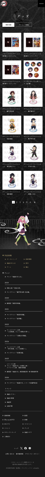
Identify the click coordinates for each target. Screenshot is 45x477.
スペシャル (28, 424)
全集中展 (10, 406)
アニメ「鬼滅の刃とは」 (15, 277)
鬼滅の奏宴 (10, 398)
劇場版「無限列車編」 (14, 303)
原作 (27, 263)
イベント (7, 428)
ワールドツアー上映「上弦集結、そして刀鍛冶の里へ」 (18, 331)
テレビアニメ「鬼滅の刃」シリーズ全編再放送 (22, 383)
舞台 (27, 267)
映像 (25, 420)
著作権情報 (19, 454)
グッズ (26, 428)
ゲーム (9, 267)
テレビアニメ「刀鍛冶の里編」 (17, 336)
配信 (25, 416)
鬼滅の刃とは (11, 263)
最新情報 (28, 259)
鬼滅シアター (11, 394)
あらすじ (7, 424)
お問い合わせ (9, 454)
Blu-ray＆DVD (9, 420)
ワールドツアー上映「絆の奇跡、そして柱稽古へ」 (17, 348)
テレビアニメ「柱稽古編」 (15, 353)
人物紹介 (7, 437)
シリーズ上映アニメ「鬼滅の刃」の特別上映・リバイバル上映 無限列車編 (18, 366)
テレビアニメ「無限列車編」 (16, 315)
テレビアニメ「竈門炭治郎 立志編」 (18, 292)
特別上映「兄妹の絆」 (14, 288)
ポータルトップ (12, 259)
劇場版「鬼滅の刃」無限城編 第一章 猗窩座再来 (22, 372)
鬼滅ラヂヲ (28, 432)
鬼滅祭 (9, 402)
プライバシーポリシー (32, 454)
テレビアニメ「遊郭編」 (15, 319)
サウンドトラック (10, 432)
